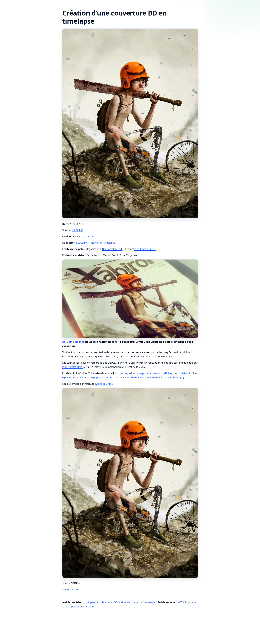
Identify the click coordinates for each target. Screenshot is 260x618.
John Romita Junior (145, 249)
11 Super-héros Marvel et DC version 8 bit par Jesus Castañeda (119, 602)
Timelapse (109, 242)
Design (90, 236)
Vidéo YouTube (104, 383)
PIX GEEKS (77, 230)
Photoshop (96, 242)
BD (77, 242)
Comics (84, 242)
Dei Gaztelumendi (112, 249)
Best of (80, 236)
